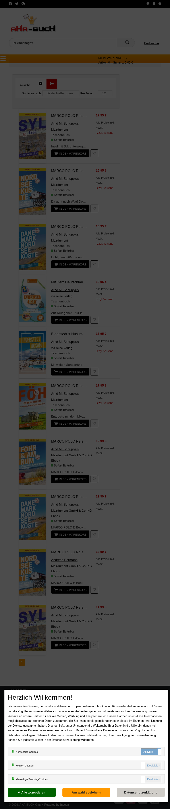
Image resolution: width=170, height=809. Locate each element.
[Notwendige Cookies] (151, 751)
